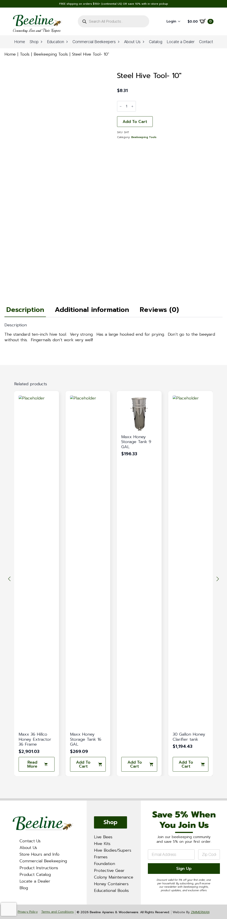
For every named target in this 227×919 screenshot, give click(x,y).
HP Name (146, 805)
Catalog (155, 41)
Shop (34, 41)
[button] (9, 579)
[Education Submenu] (67, 41)
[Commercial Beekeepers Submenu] (119, 41)
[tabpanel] (113, 333)
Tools (24, 54)
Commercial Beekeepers (94, 41)
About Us (132, 41)
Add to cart (135, 121)
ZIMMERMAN (200, 912)
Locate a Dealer (181, 41)
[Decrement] (120, 106)
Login (171, 21)
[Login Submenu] (180, 21)
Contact (206, 41)
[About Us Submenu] (144, 41)
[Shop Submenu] (42, 41)
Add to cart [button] (32, 764)
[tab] (25, 309)
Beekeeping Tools (51, 54)
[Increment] (132, 106)
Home (19, 41)
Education (55, 41)
